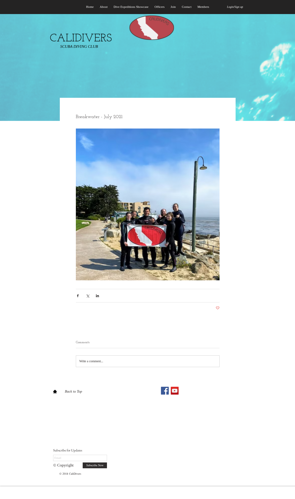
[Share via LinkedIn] (97, 296)
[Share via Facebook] (78, 296)
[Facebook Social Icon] (165, 391)
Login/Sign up (235, 6)
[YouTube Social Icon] (175, 391)
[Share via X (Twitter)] (88, 296)
